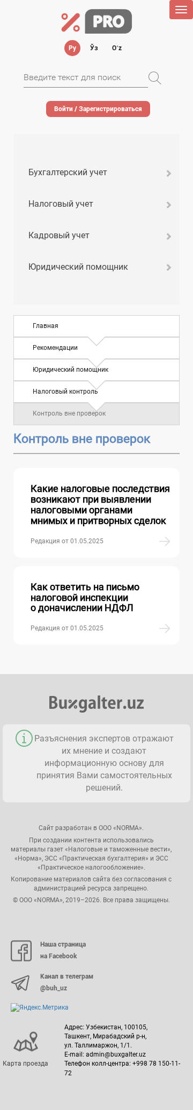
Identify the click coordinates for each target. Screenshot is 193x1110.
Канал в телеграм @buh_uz (66, 982)
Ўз (94, 48)
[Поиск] (155, 78)
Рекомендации (55, 347)
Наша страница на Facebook (63, 950)
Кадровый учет (59, 235)
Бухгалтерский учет (67, 172)
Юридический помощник (78, 267)
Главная (45, 326)
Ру (72, 48)
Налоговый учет (60, 204)
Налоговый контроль (65, 391)
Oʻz (117, 48)
